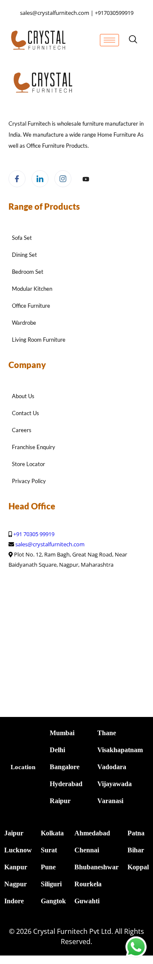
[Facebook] (17, 178)
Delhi (57, 749)
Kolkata (52, 833)
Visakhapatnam (120, 749)
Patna (136, 833)
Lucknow (18, 850)
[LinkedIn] (39, 178)
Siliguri (51, 884)
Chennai (86, 850)
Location (23, 767)
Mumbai (62, 732)
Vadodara (111, 766)
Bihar (136, 850)
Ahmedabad (92, 833)
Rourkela (88, 884)
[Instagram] (62, 178)
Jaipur (13, 833)
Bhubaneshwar (96, 867)
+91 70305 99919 (33, 534)
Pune (48, 867)
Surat (49, 850)
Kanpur (15, 867)
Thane (106, 732)
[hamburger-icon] (109, 40)
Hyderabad (66, 783)
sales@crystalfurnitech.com (50, 544)
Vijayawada (114, 783)
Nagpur (15, 884)
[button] (133, 39)
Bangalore (64, 766)
